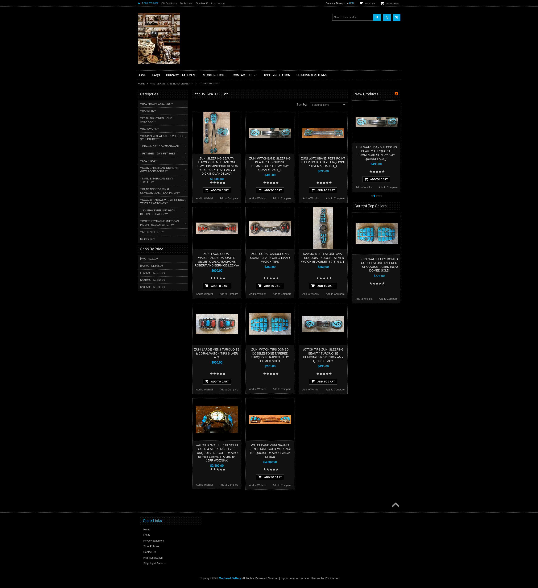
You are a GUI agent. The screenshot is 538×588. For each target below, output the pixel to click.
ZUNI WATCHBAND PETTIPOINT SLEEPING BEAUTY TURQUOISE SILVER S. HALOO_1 (323, 162)
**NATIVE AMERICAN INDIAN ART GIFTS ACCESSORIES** (160, 169)
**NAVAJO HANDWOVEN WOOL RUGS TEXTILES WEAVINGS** (163, 202)
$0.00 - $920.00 (149, 258)
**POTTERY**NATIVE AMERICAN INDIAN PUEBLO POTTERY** (159, 223)
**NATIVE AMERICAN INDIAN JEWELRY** (171, 83)
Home (141, 83)
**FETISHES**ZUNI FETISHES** (158, 153)
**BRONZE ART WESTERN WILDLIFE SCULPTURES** (162, 137)
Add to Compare (229, 198)
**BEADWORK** (149, 128)
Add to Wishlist (204, 198)
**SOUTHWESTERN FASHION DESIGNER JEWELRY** (157, 212)
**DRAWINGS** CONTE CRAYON (159, 146)
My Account (186, 3)
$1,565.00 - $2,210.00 (152, 273)
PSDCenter (332, 578)
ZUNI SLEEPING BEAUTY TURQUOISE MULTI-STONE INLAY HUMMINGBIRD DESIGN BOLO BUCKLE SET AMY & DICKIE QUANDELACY (217, 166)
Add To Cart (219, 190)
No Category (147, 239)
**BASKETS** (148, 110)
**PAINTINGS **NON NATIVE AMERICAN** (156, 120)
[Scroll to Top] (395, 505)
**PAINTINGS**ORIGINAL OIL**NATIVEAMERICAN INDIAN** (160, 191)
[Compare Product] (387, 17)
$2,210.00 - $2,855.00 (152, 279)
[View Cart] (396, 17)
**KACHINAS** (148, 160)
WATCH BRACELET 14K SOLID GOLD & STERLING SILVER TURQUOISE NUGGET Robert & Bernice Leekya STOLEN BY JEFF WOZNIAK (217, 452)
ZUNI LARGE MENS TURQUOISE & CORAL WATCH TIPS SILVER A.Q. (216, 353)
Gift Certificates (169, 3)
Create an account (215, 3)
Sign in (199, 3)
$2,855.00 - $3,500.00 (152, 287)
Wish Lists (370, 3)
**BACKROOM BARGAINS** (156, 103)
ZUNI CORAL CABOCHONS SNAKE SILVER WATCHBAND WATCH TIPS (270, 257)
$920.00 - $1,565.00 (151, 265)
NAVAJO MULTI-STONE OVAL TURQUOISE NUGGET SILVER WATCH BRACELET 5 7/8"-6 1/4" (323, 257)
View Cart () (392, 3)
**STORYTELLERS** (152, 232)
